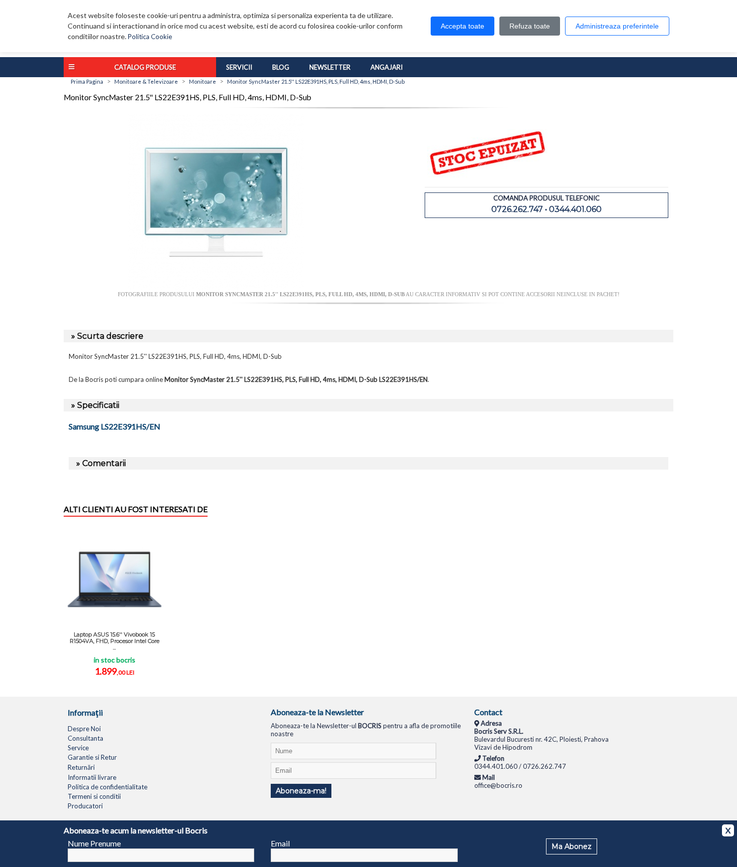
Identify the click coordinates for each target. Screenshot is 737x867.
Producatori (85, 806)
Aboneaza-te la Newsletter (317, 712)
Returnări (81, 767)
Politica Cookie (150, 37)
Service (78, 748)
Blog (280, 67)
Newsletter (329, 67)
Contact (488, 712)
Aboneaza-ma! (301, 790)
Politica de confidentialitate (107, 787)
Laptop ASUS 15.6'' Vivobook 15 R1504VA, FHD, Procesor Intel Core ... (114, 641)
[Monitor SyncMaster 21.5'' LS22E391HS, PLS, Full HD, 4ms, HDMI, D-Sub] (216, 287)
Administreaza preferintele (617, 26)
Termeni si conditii (94, 796)
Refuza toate (529, 26)
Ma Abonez (571, 846)
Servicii (239, 67)
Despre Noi (84, 729)
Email (280, 843)
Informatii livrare (92, 777)
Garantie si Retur (92, 757)
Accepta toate (462, 26)
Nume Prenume (94, 843)
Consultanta (85, 738)
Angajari (387, 67)
